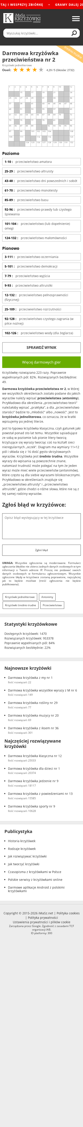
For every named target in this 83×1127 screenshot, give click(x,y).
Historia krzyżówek (21, 841)
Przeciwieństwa (52, 605)
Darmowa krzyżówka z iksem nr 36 (33, 728)
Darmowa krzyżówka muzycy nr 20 (33, 715)
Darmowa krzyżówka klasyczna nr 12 (35, 756)
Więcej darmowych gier (41, 362)
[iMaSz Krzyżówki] (22, 18)
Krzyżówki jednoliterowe (20, 597)
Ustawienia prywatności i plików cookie (41, 922)
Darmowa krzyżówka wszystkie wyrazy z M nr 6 (42, 690)
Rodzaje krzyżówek (22, 849)
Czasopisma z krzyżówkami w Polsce (34, 872)
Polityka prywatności (43, 917)
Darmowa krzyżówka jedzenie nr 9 (33, 781)
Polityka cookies (68, 913)
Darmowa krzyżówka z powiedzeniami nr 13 (40, 794)
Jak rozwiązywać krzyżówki (27, 856)
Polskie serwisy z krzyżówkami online (35, 880)
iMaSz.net (46, 913)
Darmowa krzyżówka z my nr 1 (30, 678)
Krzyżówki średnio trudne (20, 605)
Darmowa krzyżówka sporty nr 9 (31, 806)
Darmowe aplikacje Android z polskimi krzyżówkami (36, 889)
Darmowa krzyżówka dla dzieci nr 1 (34, 769)
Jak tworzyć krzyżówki (23, 864)
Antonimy (47, 597)
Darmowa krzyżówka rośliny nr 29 (33, 703)
